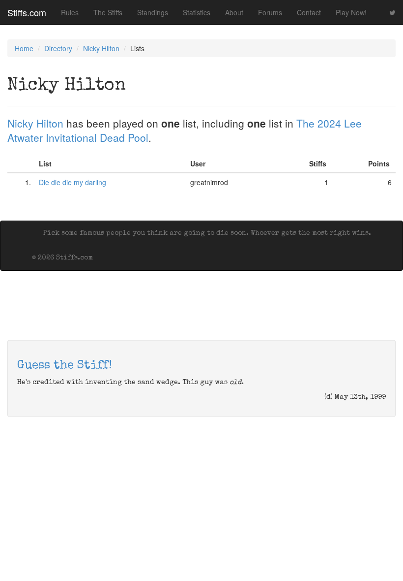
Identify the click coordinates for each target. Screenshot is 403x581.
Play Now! (351, 12)
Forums (270, 12)
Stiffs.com (26, 12)
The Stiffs (107, 12)
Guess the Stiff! (64, 366)
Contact (309, 12)
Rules (70, 12)
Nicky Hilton (101, 48)
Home (24, 48)
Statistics (196, 12)
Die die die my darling (72, 182)
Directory (58, 48)
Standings (152, 12)
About (234, 12)
